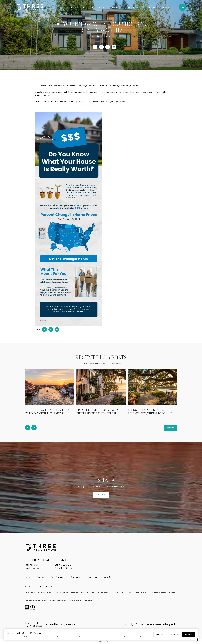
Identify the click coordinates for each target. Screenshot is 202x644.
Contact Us (108, 577)
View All (170, 428)
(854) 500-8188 (32, 565)
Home (27, 577)
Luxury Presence (66, 624)
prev (27, 427)
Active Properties (57, 577)
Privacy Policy (170, 624)
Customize (174, 634)
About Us (166, 7)
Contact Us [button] (101, 495)
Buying (91, 7)
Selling (102, 7)
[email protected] (32, 595)
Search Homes (132, 7)
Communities (115, 7)
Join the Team (149, 7)
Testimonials (92, 577)
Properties (76, 7)
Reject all (159, 634)
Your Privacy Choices (101, 641)
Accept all (189, 634)
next (34, 427)
